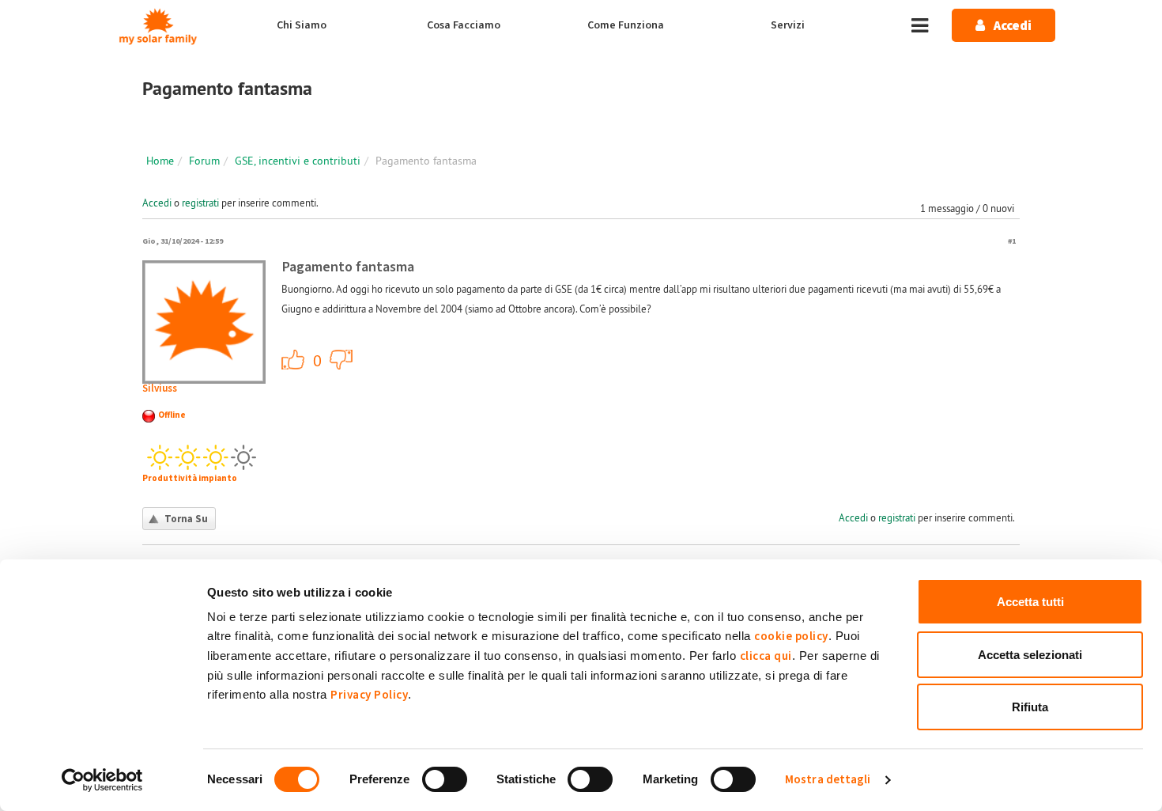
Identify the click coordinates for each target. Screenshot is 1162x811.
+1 (293, 359)
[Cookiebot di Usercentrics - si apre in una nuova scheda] (102, 780)
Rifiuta (1030, 707)
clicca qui (766, 656)
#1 (1012, 241)
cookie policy (791, 636)
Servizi (788, 25)
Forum (204, 160)
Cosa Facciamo (463, 25)
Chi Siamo (301, 25)
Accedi (157, 202)
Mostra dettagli (828, 779)
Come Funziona (625, 25)
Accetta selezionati (1030, 654)
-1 (341, 359)
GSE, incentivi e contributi (297, 160)
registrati (200, 202)
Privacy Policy (369, 695)
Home (160, 160)
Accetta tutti (1030, 601)
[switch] (444, 779)
